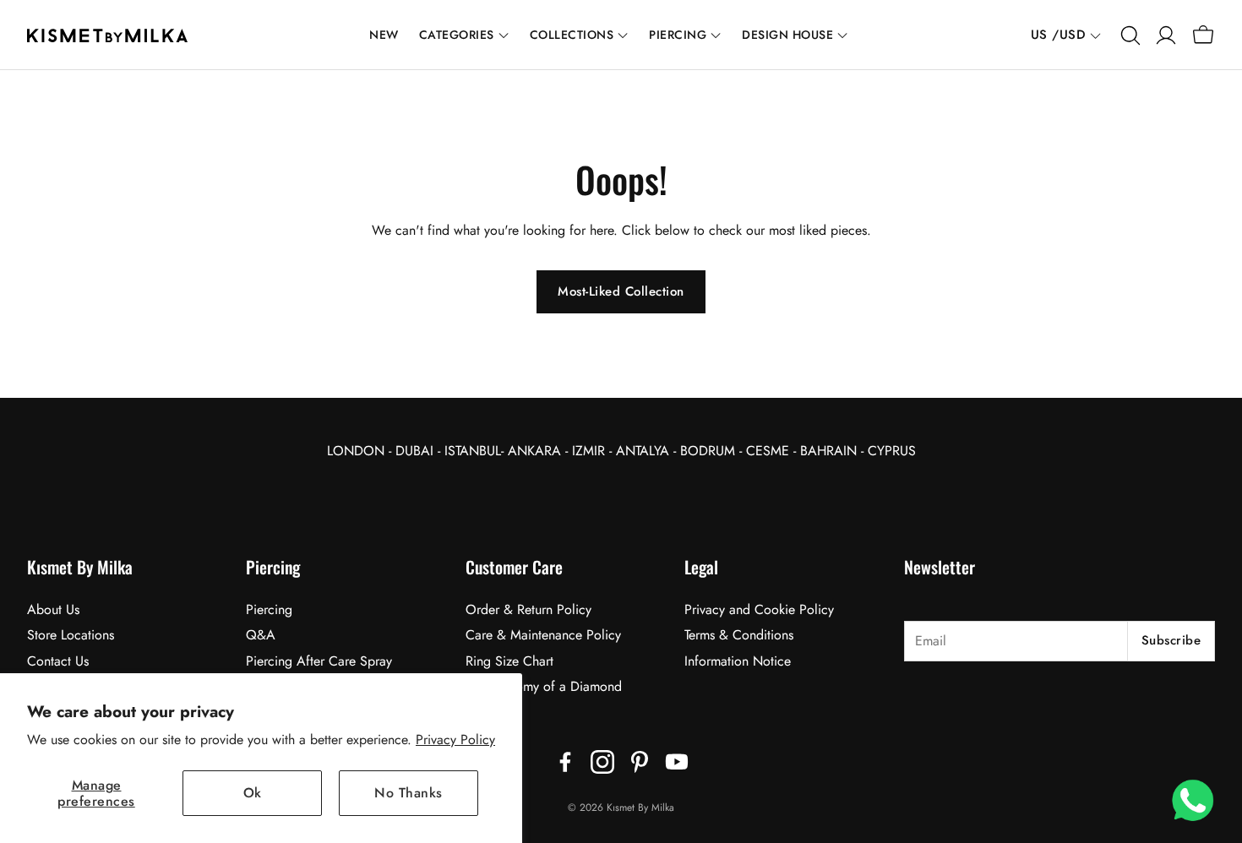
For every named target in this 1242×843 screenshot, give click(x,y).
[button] (1129, 35)
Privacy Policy (455, 739)
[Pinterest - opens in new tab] (639, 762)
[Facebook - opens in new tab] (565, 762)
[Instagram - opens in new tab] (602, 762)
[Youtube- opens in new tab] (677, 762)
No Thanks (408, 792)
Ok (252, 792)
